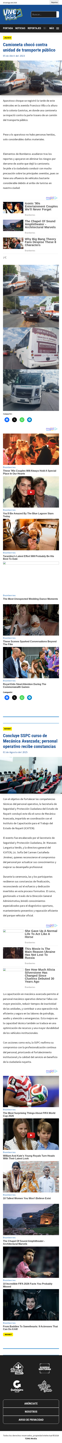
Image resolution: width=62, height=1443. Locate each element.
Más (51, 28)
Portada (8, 28)
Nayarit (7, 729)
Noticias (20, 28)
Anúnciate (31, 1403)
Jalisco (7, 38)
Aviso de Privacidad (31, 1419)
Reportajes (34, 28)
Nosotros (31, 1411)
